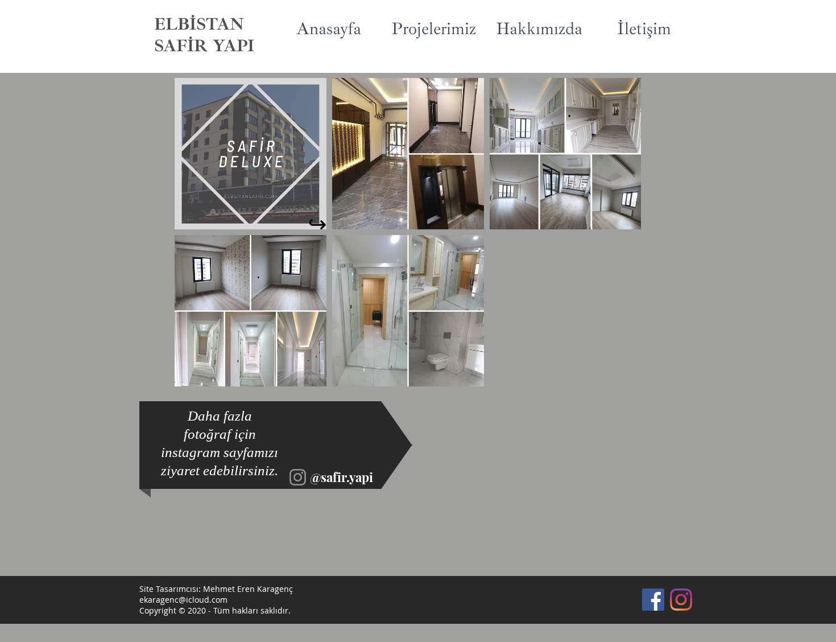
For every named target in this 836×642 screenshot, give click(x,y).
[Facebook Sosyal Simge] (653, 599)
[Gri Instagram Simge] (298, 477)
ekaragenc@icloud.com (183, 599)
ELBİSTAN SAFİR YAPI (204, 34)
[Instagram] (681, 599)
